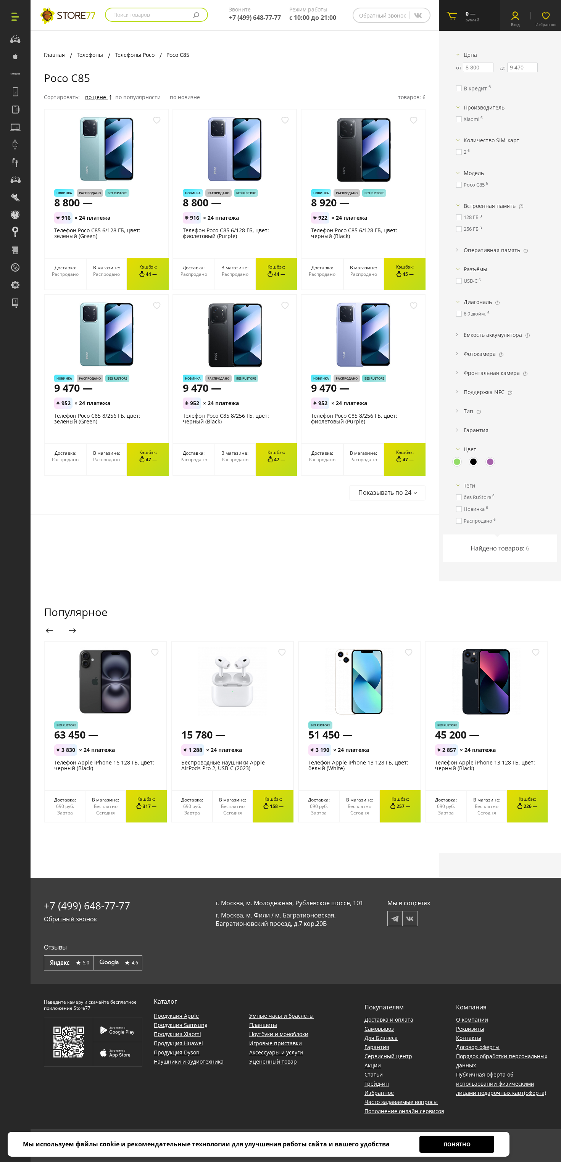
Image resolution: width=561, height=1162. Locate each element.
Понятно (457, 1144)
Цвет (470, 449)
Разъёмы (475, 269)
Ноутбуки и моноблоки (278, 1034)
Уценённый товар (273, 1061)
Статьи (373, 1074)
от (458, 67)
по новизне (185, 97)
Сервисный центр (388, 1056)
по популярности (138, 97)
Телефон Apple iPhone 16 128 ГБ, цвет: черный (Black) (104, 765)
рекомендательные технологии (178, 1144)
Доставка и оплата (388, 1019)
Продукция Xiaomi (177, 1034)
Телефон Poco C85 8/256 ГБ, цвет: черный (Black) (226, 418)
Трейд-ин (376, 1083)
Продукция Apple (176, 1015)
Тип (468, 411)
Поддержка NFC (484, 392)
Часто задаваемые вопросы (401, 1102)
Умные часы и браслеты (281, 1015)
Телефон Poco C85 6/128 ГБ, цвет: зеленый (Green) (97, 233)
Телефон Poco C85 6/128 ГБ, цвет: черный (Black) (354, 233)
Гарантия (476, 430)
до (503, 67)
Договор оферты (478, 1047)
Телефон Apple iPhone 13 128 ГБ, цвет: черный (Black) (485, 765)
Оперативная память (492, 250)
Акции (372, 1065)
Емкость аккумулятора (493, 334)
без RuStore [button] (117, 193)
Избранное (379, 1092)
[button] (387, 493)
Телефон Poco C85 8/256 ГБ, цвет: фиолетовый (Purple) (354, 418)
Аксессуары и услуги (276, 1052)
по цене (96, 97)
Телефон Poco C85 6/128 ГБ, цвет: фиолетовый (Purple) (226, 233)
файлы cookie (97, 1144)
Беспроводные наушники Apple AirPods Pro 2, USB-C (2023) (223, 765)
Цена (470, 54)
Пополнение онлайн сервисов (404, 1111)
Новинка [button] (64, 193)
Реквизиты (470, 1028)
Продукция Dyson (177, 1052)
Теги (469, 485)
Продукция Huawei (178, 1043)
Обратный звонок (382, 15)
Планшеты (263, 1024)
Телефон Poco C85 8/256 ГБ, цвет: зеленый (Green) (97, 418)
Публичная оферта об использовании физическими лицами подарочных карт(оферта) (501, 1083)
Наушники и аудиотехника (189, 1061)
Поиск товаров (131, 14)
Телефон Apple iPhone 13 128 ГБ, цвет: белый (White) (358, 765)
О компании (472, 1019)
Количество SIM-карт (491, 140)
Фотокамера (480, 353)
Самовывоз (379, 1028)
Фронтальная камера (492, 373)
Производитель (484, 107)
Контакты (468, 1037)
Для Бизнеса (381, 1037)
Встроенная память (490, 205)
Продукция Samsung (181, 1024)
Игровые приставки (275, 1043)
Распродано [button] (90, 193)
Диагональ (478, 302)
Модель (474, 173)
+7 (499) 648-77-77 (255, 17)
